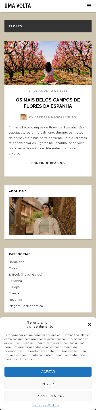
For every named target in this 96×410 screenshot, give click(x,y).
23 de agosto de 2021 (48, 90)
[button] (89, 324)
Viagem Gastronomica (26, 306)
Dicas (13, 268)
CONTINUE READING (48, 163)
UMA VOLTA (17, 5)
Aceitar (48, 372)
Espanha (15, 280)
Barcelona (17, 262)
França (14, 293)
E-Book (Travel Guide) (25, 274)
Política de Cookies (45, 405)
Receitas (15, 299)
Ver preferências (48, 396)
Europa (14, 287)
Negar (48, 384)
